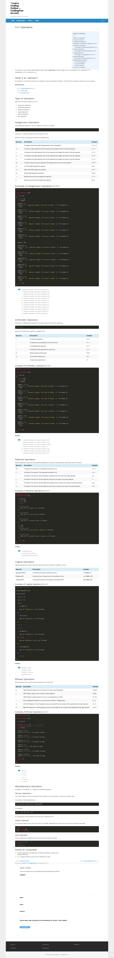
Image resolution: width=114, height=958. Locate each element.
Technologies (20, 20)
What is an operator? (79, 38)
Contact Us (13, 948)
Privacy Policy (45, 944)
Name (22, 897)
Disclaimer (76, 944)
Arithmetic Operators (79, 45)
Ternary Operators (81, 62)
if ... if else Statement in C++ (89, 861)
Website (22, 911)
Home (12, 20)
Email (22, 904)
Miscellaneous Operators (80, 60)
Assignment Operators (80, 41)
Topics (30, 20)
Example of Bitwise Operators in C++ (86, 58)
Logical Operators (78, 53)
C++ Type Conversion (22, 861)
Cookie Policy (45, 948)
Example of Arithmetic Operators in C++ (86, 47)
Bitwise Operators (79, 56)
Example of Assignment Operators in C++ (85, 43)
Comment (23, 875)
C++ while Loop (22, 90)
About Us (12, 944)
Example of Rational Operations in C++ (86, 51)
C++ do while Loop (23, 93)
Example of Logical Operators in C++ (85, 54)
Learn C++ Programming (29, 863)
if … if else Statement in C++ (26, 88)
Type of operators (79, 40)
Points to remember (79, 67)
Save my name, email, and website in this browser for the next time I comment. (43, 920)
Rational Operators (79, 49)
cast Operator (80, 65)
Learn (37, 20)
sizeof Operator (81, 63)
